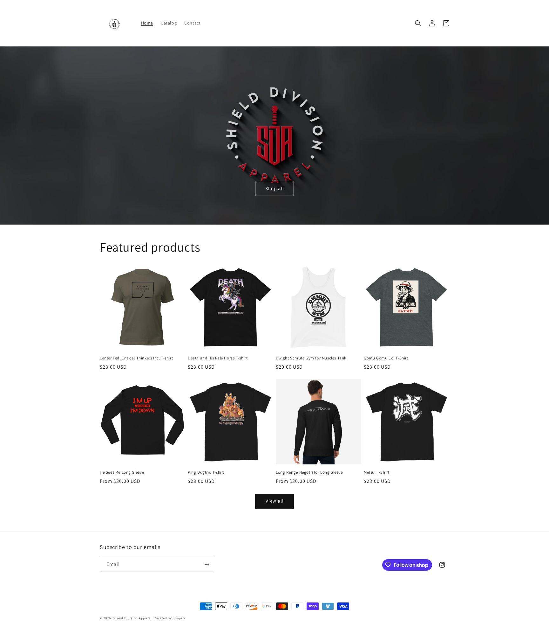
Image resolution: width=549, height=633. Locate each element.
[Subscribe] (207, 564)
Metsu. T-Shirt (376, 472)
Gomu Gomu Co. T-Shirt (386, 358)
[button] (418, 23)
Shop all (274, 188)
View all (275, 501)
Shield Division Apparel (132, 618)
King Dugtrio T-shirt (206, 472)
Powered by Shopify (168, 618)
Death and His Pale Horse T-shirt (217, 358)
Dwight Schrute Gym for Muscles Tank (311, 358)
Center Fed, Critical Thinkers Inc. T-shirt (136, 358)
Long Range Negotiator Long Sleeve (309, 472)
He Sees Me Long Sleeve (122, 472)
